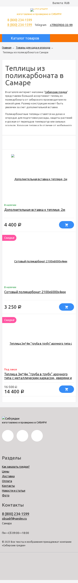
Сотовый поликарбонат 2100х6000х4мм (35, 292)
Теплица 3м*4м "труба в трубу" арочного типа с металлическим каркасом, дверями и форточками (38, 377)
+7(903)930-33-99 (61, 25)
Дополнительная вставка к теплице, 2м (34, 209)
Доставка (8, 476)
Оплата (7, 481)
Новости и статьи (13, 490)
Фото (5, 495)
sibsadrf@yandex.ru (14, 518)
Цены (5, 471)
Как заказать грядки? (16, 466)
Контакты (8, 485)
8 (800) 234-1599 (19, 25)
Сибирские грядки (56, 92)
